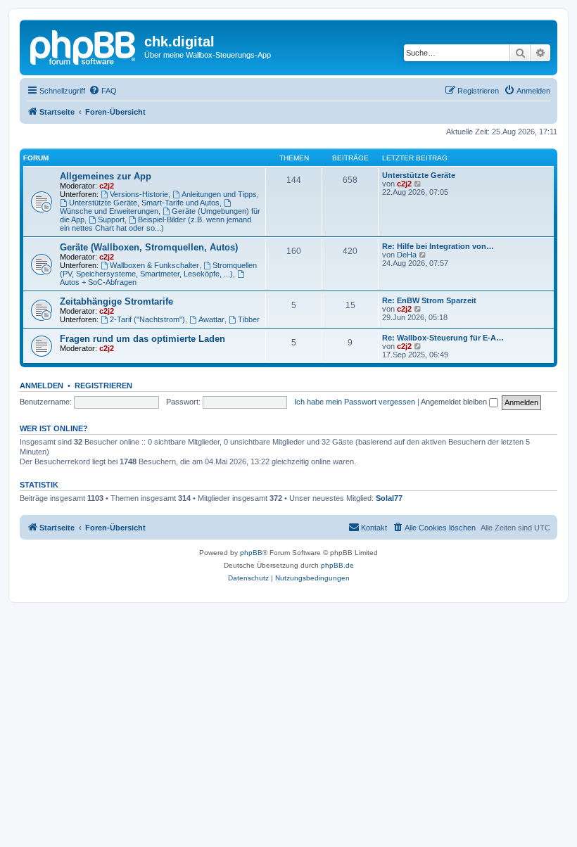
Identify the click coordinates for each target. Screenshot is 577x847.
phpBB (251, 552)
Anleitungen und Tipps (219, 194)
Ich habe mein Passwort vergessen (354, 401)
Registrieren (103, 385)
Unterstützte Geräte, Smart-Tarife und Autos (144, 202)
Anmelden (41, 385)
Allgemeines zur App (105, 176)
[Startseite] (83, 45)
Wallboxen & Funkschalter (154, 265)
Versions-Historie (139, 194)
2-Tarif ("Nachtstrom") (147, 319)
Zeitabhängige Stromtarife (116, 301)
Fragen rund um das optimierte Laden (142, 338)
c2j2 (106, 186)
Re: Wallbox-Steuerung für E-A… (443, 337)
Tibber (249, 319)
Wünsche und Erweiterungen (109, 211)
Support (111, 219)
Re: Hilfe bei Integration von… (438, 246)
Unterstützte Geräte (418, 175)
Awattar (211, 319)
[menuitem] (103, 90)
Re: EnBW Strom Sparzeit (429, 300)
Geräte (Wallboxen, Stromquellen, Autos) (149, 247)
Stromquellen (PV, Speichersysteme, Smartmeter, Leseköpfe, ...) (158, 269)
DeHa (407, 254)
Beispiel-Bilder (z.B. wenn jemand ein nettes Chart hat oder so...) (155, 223)
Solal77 (389, 498)
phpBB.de (337, 565)
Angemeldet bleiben (455, 401)
